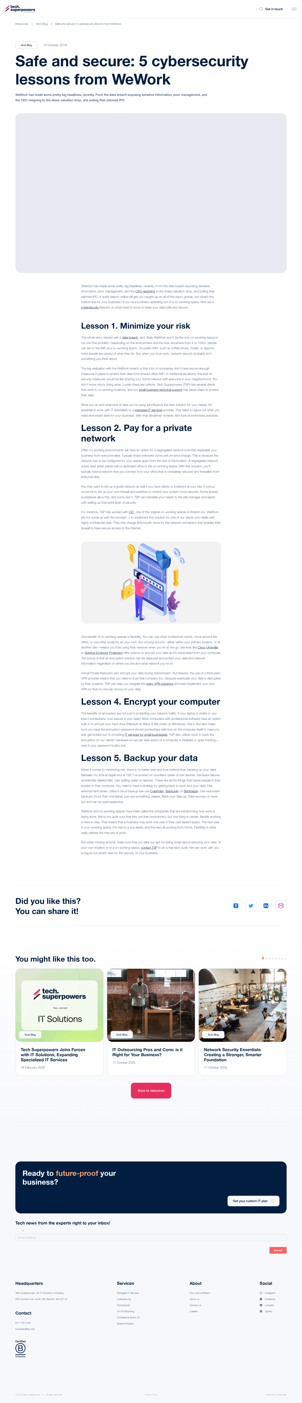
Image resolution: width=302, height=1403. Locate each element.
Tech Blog (42, 23)
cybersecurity (90, 307)
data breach (130, 337)
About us (194, 1299)
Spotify (268, 1311)
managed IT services (148, 410)
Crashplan (157, 791)
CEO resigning (145, 291)
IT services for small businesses (146, 734)
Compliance (123, 1305)
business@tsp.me (24, 1328)
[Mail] (281, 906)
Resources (21, 23)
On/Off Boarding (125, 1311)
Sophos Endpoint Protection (104, 653)
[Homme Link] (20, 9)
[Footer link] (151, 1187)
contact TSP (149, 847)
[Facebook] (236, 906)
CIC (131, 512)
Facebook (270, 1299)
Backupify (172, 791)
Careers (194, 1311)
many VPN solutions (159, 684)
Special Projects (125, 1323)
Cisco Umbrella (208, 647)
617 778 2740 (23, 1322)
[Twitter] (251, 906)
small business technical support (160, 390)
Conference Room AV (128, 1317)
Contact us (195, 1305)
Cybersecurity (124, 1299)
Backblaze (190, 791)
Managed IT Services (128, 1292)
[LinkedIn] (266, 906)
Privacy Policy (151, 1395)
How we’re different (200, 1292)
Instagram (270, 1292)
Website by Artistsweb (276, 1395)
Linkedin (269, 1305)
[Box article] (59, 1022)
